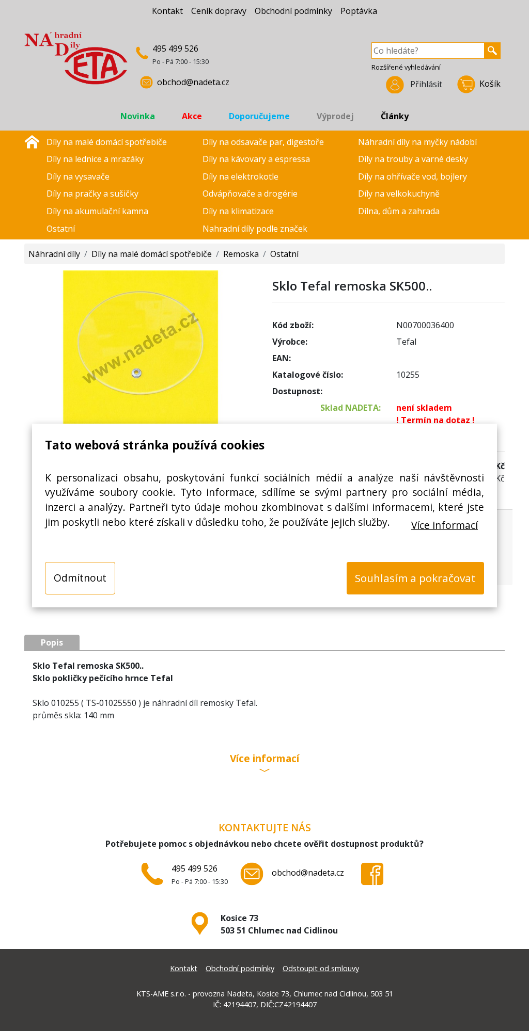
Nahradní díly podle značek (255, 228)
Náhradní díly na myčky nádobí (417, 142)
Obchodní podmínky (293, 11)
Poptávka (358, 11)
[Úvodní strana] (32, 141)
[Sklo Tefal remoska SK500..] (140, 346)
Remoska (241, 254)
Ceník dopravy (218, 11)
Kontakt (167, 11)
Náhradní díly (54, 254)
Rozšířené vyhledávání (406, 67)
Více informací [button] (264, 759)
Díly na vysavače (78, 176)
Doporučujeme (259, 116)
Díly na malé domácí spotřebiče (106, 142)
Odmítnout (80, 578)
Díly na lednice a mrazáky (95, 159)
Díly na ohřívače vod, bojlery (412, 176)
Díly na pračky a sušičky (92, 193)
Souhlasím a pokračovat (415, 578)
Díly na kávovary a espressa (256, 159)
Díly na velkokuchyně (399, 193)
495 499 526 (175, 48)
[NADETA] (76, 62)
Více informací (444, 525)
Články (395, 116)
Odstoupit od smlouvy (321, 968)
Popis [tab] (52, 642)
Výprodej (335, 116)
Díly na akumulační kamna (97, 211)
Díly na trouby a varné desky (413, 159)
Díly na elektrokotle (240, 176)
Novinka (137, 116)
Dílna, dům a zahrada (399, 211)
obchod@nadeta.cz (193, 82)
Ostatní (60, 228)
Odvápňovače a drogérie (250, 193)
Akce (192, 116)
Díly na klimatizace (238, 211)
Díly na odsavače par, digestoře (263, 142)
